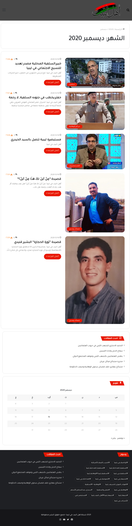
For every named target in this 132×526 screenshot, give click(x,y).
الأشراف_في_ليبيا (121, 501)
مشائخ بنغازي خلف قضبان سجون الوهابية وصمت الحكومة (96, 367)
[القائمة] (4, 11)
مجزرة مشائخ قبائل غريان (111, 362)
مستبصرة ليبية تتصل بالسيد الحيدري (36, 139)
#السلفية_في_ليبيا (121, 474)
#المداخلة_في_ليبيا (83, 479)
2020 (111, 30)
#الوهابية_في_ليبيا (121, 490)
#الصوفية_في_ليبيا (102, 479)
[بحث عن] (128, 11)
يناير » (113, 439)
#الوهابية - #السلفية (93, 485)
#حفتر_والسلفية (103, 490)
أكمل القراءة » (52, 83)
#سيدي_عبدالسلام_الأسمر (81, 490)
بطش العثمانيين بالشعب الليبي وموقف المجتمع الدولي (98, 356)
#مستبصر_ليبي (81, 495)
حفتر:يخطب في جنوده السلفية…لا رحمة (35, 97)
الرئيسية (119, 30)
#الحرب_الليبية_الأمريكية (100, 463)
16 (49, 417)
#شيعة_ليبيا (123, 495)
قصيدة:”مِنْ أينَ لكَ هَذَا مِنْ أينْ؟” (39, 179)
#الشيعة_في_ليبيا (121, 479)
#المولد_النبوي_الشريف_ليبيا (116, 485)
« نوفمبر (121, 439)
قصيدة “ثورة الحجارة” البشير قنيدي (37, 242)
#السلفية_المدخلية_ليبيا (95, 468)
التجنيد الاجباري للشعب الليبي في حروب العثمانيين (100, 346)
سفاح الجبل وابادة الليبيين (111, 351)
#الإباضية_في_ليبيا (121, 463)
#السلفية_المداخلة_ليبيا (118, 468)
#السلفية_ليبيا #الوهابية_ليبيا (98, 474)
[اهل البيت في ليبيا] (106, 10)
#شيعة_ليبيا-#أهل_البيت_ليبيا (102, 495)
